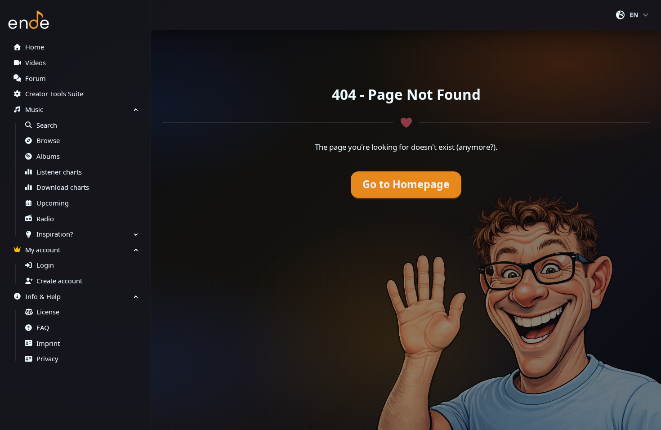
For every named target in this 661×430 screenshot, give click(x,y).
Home (34, 47)
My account (42, 249)
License (47, 312)
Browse (48, 140)
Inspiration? (54, 234)
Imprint (48, 343)
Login (45, 265)
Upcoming (52, 203)
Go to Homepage (406, 184)
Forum (35, 78)
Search (46, 125)
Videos (35, 62)
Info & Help (43, 296)
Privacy (47, 358)
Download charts (62, 187)
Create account (59, 281)
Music (34, 109)
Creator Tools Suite (54, 93)
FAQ (42, 327)
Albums (48, 156)
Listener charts (59, 172)
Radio (45, 218)
